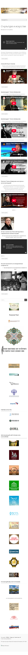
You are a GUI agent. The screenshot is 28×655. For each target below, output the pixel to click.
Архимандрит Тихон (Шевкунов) (10, 92)
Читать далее (4, 58)
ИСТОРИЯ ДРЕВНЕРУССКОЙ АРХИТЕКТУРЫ (14, 598)
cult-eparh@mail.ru (7, 638)
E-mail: (6, 638)
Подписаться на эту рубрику (7, 29)
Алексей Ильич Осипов (8, 64)
